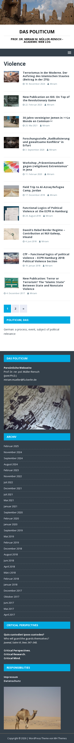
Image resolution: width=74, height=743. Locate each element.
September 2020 (13, 512)
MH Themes (60, 738)
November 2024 (13, 452)
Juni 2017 (9, 602)
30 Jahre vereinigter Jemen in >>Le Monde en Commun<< (46, 119)
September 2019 (13, 530)
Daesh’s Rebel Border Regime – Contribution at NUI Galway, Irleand (44, 233)
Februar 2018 (11, 578)
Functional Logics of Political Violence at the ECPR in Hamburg (45, 209)
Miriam (53, 83)
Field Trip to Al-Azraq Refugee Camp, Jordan (43, 188)
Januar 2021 (10, 506)
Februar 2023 (11, 470)
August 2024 (11, 464)
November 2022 (13, 476)
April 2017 (9, 614)
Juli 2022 (8, 482)
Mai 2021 (9, 500)
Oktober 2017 (11, 596)
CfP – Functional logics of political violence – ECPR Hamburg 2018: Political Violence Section (46, 257)
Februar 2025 (11, 446)
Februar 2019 (11, 542)
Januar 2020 (10, 524)
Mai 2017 (9, 608)
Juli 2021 (8, 494)
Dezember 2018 (13, 548)
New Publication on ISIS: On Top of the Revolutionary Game (46, 98)
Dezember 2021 (13, 488)
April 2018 (9, 566)
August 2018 (11, 554)
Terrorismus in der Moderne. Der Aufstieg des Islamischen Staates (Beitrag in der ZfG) (46, 76)
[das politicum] (37, 22)
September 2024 (13, 458)
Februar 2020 (11, 518)
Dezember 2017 (13, 590)
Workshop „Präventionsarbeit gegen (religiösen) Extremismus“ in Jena (45, 166)
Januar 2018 (10, 584)
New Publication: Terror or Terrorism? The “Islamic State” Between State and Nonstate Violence (44, 284)
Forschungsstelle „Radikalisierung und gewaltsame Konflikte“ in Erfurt (46, 142)
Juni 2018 (9, 560)
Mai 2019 (9, 536)
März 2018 (10, 572)
